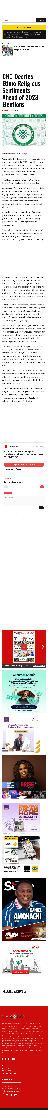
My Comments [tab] (17, 493)
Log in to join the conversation (24, 465)
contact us (11, 1091)
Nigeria (5, 110)
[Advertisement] (24, 424)
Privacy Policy (7, 1071)
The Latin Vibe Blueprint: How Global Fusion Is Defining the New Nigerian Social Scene (22, 33)
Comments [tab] (8, 493)
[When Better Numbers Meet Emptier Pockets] (7, 50)
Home (4, 1066)
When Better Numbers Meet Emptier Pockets (29, 48)
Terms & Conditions (9, 1073)
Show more (8, 478)
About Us (5, 1068)
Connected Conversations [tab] (31, 493)
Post (41, 507)
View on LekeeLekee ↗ (37, 446)
